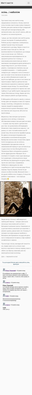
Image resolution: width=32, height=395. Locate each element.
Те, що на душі (6, 262)
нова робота (22, 262)
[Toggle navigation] (28, 3)
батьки (13, 262)
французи (16, 264)
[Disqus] (16, 289)
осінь (28, 262)
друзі (17, 262)
